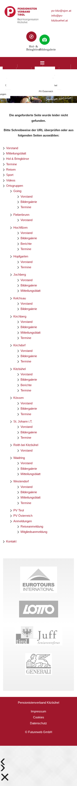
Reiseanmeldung (32, 526)
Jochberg (19, 274)
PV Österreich (46, 91)
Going (17, 191)
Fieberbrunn (21, 214)
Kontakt (11, 541)
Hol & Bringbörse (17, 158)
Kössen (18, 397)
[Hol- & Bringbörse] (31, 36)
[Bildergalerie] (44, 40)
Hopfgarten (20, 256)
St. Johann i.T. (22, 421)
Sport (9, 175)
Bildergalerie (29, 201)
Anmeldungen (22, 521)
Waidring (19, 458)
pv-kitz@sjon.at (61, 10)
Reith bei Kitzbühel (25, 445)
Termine (11, 164)
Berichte (26, 243)
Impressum (38, 711)
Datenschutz (38, 723)
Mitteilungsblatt (16, 153)
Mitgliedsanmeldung (34, 531)
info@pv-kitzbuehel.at (59, 18)
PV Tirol (18, 510)
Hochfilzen (20, 227)
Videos (10, 180)
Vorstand (12, 148)
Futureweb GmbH (40, 732)
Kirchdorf (19, 345)
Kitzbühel (19, 369)
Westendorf (21, 481)
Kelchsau (19, 298)
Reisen (11, 169)
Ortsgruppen (14, 185)
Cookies (38, 717)
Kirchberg (19, 316)
